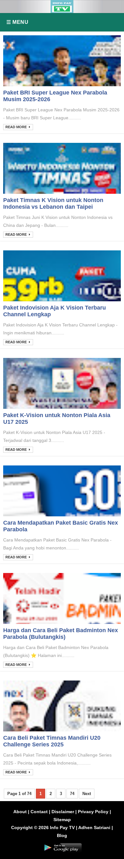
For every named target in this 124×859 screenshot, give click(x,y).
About (20, 811)
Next (86, 793)
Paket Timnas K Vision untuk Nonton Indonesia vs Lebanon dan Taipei (53, 203)
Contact (39, 811)
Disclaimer (63, 811)
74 (72, 793)
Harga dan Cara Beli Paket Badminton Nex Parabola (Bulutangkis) (60, 633)
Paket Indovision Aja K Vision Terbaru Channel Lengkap (54, 311)
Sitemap (62, 819)
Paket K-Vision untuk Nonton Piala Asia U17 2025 (56, 418)
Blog (62, 835)
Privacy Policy (93, 811)
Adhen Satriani (94, 827)
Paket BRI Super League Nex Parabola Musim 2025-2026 (55, 95)
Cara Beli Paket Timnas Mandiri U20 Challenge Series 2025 (51, 741)
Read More (16, 127)
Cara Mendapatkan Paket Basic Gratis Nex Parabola (60, 526)
